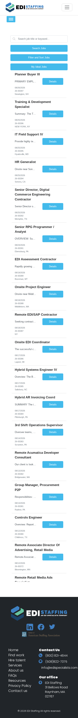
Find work (16, 655)
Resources (17, 680)
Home (13, 650)
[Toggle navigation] (67, 7)
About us (15, 670)
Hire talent (17, 660)
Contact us (17, 690)
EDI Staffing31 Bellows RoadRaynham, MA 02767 (56, 690)
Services (15, 665)
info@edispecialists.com (59, 667)
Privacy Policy (19, 685)
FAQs (12, 675)
